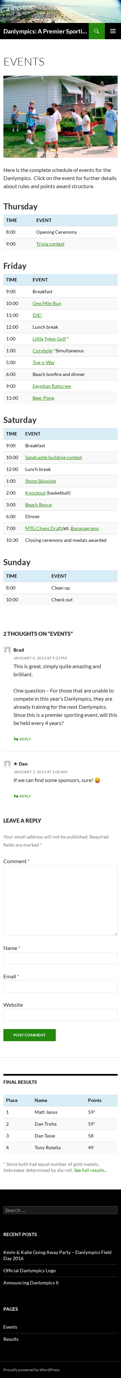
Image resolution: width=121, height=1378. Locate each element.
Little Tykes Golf (49, 339)
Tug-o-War (44, 362)
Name (11, 948)
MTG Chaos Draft (43, 528)
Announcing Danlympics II (30, 1282)
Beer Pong (43, 398)
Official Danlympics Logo (29, 1270)
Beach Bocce (38, 504)
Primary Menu (113, 31)
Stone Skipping (40, 481)
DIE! (37, 315)
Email (11, 976)
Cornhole (42, 350)
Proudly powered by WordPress (31, 1369)
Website (13, 1004)
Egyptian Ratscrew (52, 386)
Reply (25, 739)
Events (10, 1327)
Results (10, 1339)
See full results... (90, 1170)
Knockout (35, 493)
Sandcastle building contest (53, 457)
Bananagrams (85, 528)
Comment (16, 861)
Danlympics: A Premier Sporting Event (46, 31)
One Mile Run (47, 303)
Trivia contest (50, 244)
